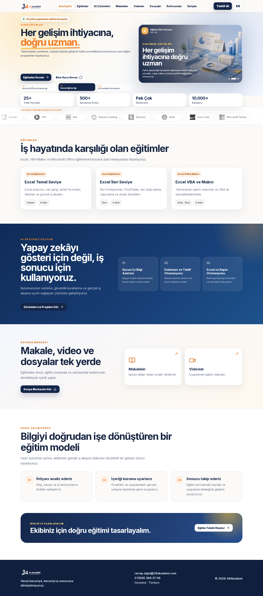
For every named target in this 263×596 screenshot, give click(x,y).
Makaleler (122, 6)
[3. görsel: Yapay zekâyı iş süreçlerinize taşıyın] (238, 78)
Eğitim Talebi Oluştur (211, 527)
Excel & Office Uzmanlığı (34, 87)
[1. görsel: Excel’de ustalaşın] (229, 78)
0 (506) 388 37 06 (147, 578)
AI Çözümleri (102, 6)
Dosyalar (155, 6)
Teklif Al (222, 6)
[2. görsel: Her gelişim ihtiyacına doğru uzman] (233, 78)
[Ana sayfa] (31, 6)
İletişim (192, 6)
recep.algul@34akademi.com (155, 573)
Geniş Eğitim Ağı (68, 87)
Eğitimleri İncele (33, 77)
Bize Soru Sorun (67, 77)
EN (238, 6)
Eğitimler (83, 6)
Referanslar (174, 6)
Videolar (139, 6)
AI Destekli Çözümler (109, 87)
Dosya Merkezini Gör (38, 389)
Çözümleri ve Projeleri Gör (41, 306)
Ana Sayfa (65, 6)
